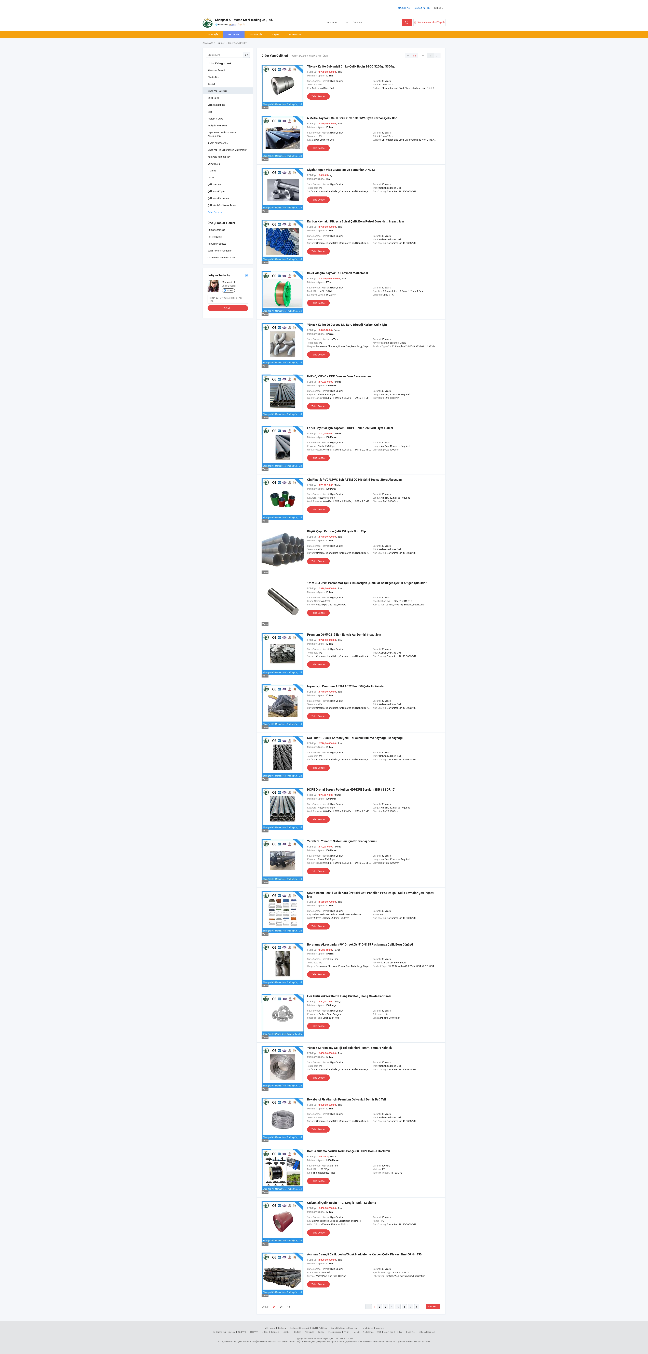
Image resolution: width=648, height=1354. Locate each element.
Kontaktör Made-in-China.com (344, 1328)
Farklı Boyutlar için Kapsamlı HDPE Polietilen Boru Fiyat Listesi (350, 428)
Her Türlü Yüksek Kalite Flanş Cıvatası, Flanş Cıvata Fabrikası (349, 996)
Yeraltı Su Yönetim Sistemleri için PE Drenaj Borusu (342, 841)
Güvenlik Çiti (214, 163)
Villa (210, 111)
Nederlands (368, 1332)
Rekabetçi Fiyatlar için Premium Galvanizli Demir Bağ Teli (346, 1099)
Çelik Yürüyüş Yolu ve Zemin (222, 205)
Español (286, 1332)
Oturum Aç (404, 7)
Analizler (380, 1328)
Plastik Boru (214, 77)
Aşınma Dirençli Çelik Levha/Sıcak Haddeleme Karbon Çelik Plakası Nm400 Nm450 (364, 1254)
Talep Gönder (318, 96)
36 (281, 1306)
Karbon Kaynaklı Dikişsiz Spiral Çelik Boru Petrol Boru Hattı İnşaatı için (355, 221)
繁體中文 (254, 1332)
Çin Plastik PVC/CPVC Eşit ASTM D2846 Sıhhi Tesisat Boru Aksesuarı (354, 479)
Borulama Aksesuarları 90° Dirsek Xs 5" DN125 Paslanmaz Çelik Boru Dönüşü (360, 944)
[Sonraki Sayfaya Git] (437, 55)
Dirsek (211, 177)
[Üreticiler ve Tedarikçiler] (224, 7)
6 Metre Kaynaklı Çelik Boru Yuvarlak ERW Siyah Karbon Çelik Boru (352, 118)
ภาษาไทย (388, 1332)
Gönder (228, 308)
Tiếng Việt (410, 1332)
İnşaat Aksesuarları (218, 142)
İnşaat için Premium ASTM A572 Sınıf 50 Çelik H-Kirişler (346, 686)
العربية (356, 1332)
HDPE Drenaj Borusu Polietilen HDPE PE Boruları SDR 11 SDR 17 (351, 789)
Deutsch (297, 1332)
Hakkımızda (256, 34)
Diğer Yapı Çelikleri (217, 90)
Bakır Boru (213, 97)
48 (288, 1306)
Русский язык (334, 1332)
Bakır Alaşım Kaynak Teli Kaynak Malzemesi (337, 273)
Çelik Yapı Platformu (218, 198)
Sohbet (230, 290)
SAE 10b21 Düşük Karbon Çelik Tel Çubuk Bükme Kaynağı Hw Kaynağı (355, 738)
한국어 (347, 1332)
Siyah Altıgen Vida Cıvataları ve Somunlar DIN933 (341, 169)
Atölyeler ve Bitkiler (217, 125)
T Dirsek (212, 170)
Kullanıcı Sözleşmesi (299, 1328)
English (231, 1332)
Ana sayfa (213, 34)
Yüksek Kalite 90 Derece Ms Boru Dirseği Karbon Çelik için (347, 324)
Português (309, 1332)
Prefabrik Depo (215, 118)
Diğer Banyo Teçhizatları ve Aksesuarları (222, 134)
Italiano (321, 1332)
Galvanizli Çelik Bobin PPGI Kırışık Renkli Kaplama (341, 1202)
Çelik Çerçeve (214, 184)
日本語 (265, 1332)
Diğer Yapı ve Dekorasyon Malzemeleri (227, 149)
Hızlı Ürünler (367, 1328)
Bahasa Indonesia (427, 1332)
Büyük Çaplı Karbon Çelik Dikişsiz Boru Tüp (336, 531)
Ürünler (235, 34)
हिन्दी (379, 1332)
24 (274, 1306)
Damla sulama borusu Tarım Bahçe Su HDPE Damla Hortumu (348, 1151)
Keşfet (275, 34)
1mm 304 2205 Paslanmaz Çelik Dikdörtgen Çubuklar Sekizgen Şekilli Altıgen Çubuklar (367, 583)
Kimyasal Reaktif (216, 70)
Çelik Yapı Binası (216, 104)
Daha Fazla (214, 212)
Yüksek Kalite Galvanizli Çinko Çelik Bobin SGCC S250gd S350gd (351, 66)
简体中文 (242, 1332)
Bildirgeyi (282, 1328)
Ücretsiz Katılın (422, 7)
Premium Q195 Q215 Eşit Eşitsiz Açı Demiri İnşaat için (344, 634)
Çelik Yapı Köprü (216, 191)
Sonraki (432, 1306)
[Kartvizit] (246, 275)
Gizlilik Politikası (319, 1328)
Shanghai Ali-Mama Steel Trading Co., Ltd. (244, 20)
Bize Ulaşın (295, 34)
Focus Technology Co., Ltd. (322, 1338)
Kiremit (211, 84)
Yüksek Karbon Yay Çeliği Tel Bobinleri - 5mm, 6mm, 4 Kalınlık (349, 1048)
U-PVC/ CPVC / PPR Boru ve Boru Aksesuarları (339, 376)
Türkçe (399, 1332)
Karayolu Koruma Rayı (219, 156)
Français (275, 1332)
